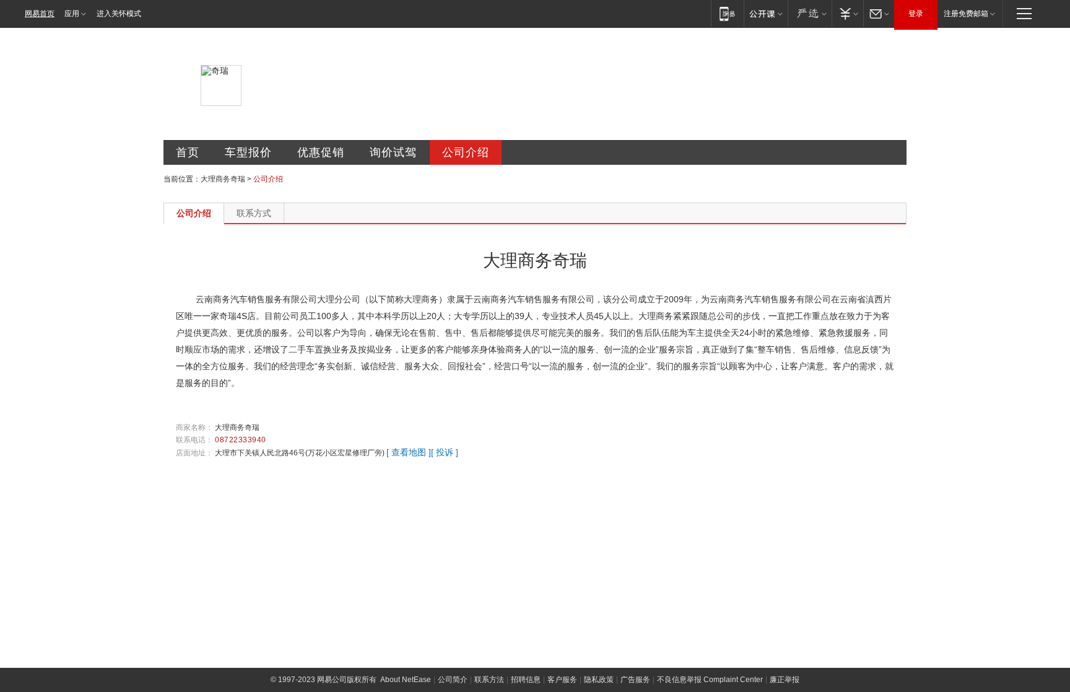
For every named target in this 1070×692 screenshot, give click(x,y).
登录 (915, 13)
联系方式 (254, 213)
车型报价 (248, 152)
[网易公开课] (766, 13)
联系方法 (489, 679)
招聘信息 (526, 679)
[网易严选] (810, 13)
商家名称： (194, 427)
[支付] (847, 13)
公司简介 (453, 679)
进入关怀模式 (119, 13)
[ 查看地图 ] (408, 452)
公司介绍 (465, 152)
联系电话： (194, 440)
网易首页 (39, 13)
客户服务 (562, 679)
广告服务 (635, 679)
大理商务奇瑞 (223, 179)
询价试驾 (393, 152)
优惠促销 (320, 152)
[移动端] (727, 13)
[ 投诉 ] (444, 452)
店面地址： (194, 453)
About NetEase (405, 679)
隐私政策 (599, 679)
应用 (71, 13)
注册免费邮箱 (966, 13)
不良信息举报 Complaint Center (710, 679)
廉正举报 (784, 679)
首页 (187, 152)
